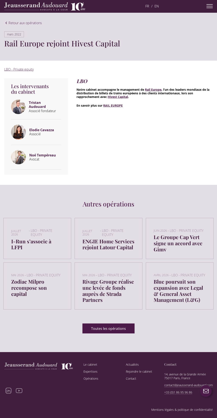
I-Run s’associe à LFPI (31, 244)
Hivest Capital (118, 97)
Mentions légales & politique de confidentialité (182, 410)
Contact (131, 378)
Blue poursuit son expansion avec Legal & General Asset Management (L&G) (178, 290)
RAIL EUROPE (113, 105)
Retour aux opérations (25, 23)
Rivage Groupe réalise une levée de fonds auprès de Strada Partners (108, 290)
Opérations (90, 378)
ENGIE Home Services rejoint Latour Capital (108, 244)
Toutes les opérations (108, 328)
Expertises (90, 371)
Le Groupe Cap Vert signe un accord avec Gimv (178, 243)
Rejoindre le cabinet (139, 371)
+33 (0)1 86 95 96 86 (178, 392)
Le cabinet (90, 364)
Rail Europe (153, 90)
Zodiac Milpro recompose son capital (29, 287)
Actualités (132, 364)
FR (147, 6)
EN (156, 6)
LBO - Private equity (19, 69)
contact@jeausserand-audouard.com (188, 385)
